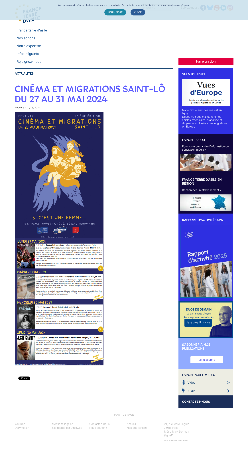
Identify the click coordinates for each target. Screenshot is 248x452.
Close (138, 12)
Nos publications (137, 427)
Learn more (115, 12)
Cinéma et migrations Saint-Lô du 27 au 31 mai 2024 (90, 94)
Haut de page (124, 414)
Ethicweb (76, 427)
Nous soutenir (98, 427)
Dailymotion (22, 427)
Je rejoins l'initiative (198, 322)
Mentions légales (62, 424)
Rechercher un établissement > (201, 190)
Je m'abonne (207, 359)
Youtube (20, 424)
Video (191, 382)
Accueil (131, 424)
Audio (191, 391)
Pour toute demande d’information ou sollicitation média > (205, 148)
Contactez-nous (99, 424)
